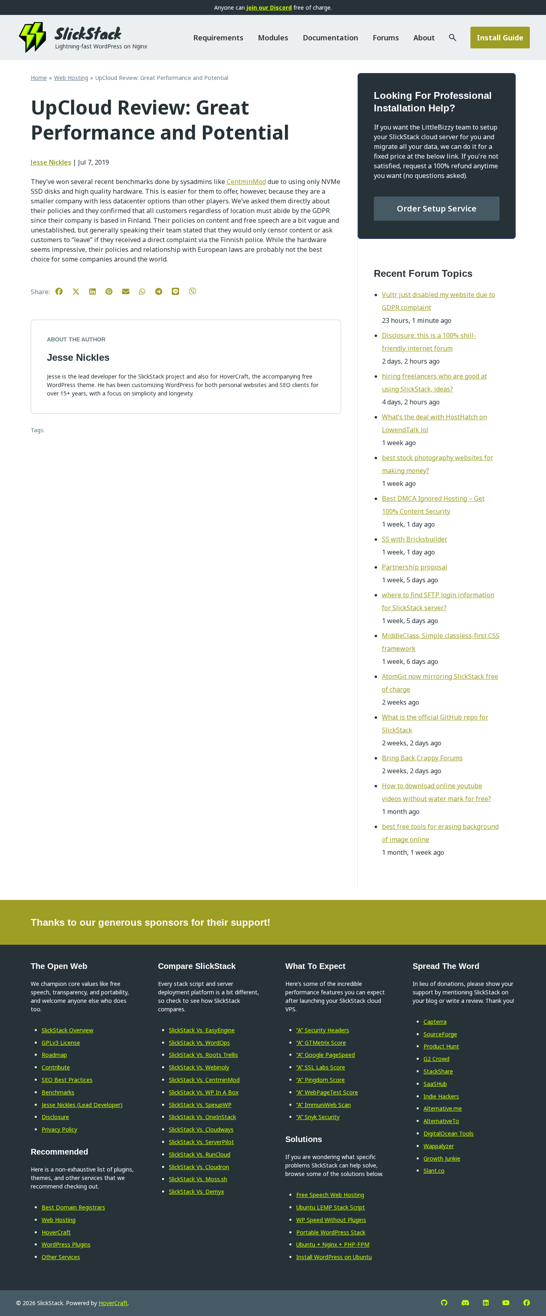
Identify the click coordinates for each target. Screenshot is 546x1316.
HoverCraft (56, 1232)
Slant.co (434, 1170)
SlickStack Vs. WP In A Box (203, 1092)
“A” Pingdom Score (320, 1080)
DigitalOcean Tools (449, 1133)
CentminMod (246, 181)
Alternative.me (443, 1108)
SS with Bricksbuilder (414, 539)
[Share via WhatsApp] (146, 291)
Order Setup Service (436, 208)
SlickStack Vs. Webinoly (199, 1067)
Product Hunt (441, 1046)
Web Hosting (59, 1220)
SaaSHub (435, 1084)
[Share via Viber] (196, 291)
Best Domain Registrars (73, 1207)
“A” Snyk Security (317, 1117)
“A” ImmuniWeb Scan (323, 1105)
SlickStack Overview (67, 1030)
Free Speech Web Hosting (330, 1195)
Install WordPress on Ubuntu (334, 1257)
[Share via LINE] (179, 291)
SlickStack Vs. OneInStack (202, 1117)
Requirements (218, 37)
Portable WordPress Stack (330, 1232)
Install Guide (500, 37)
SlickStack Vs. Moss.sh (198, 1179)
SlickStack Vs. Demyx (196, 1191)
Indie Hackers (441, 1096)
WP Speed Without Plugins (331, 1220)
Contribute (56, 1067)
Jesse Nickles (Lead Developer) (82, 1105)
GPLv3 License (61, 1042)
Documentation (330, 37)
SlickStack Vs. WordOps (199, 1042)
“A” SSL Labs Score (320, 1067)
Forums (386, 37)
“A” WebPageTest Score (327, 1092)
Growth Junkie (442, 1158)
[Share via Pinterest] (112, 291)
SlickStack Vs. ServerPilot (201, 1142)
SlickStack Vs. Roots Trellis (203, 1055)
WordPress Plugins (66, 1244)
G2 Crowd (436, 1059)
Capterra (435, 1021)
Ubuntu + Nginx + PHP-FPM (332, 1244)
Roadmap (54, 1055)
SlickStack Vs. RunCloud (199, 1154)
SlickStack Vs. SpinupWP (200, 1105)
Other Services (61, 1257)
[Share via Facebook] (63, 291)
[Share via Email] (129, 291)
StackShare (438, 1071)
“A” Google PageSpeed (325, 1055)
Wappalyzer (439, 1146)
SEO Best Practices (67, 1080)
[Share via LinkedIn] (96, 291)
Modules (273, 37)
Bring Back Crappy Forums (422, 757)
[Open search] (446, 37)
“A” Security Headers (322, 1030)
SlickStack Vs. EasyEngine (202, 1030)
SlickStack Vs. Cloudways (201, 1129)
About (424, 37)
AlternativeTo (441, 1121)
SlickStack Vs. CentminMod (204, 1080)
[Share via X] (80, 291)
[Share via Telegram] (162, 291)
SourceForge (440, 1034)
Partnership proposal (414, 567)
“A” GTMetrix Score (321, 1042)
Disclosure (55, 1117)
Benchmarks (58, 1092)
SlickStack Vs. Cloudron (199, 1167)
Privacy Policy (59, 1129)
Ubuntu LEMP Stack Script (330, 1207)
